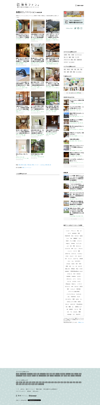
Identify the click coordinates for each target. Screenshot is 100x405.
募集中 (80, 5)
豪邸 (70, 57)
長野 (58, 382)
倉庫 (53, 373)
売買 (23, 86)
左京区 (37, 62)
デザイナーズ (67, 59)
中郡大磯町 (21, 134)
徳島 (23, 384)
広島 (20, 384)
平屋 (52, 62)
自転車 (25, 375)
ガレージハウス (19, 375)
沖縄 (36, 384)
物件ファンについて (30, 389)
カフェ (52, 39)
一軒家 (38, 86)
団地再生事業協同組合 (20, 62)
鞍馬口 (52, 110)
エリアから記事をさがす (22, 380)
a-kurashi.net (33, 88)
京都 (32, 62)
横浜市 (17, 63)
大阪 (36, 134)
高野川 (52, 133)
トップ (17, 389)
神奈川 (26, 62)
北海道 (34, 382)
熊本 (26, 384)
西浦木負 (37, 110)
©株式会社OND (24, 400)
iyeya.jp (47, 112)
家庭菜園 (50, 63)
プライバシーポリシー (21, 391)
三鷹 (32, 39)
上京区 (49, 110)
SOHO (65, 375)
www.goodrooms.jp (34, 41)
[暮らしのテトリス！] (76, 89)
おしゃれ (76, 373)
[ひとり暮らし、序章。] (81, 89)
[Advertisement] (38, 189)
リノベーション (19, 39)
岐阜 (68, 382)
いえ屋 (47, 133)
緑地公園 (42, 134)
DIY (53, 111)
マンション (68, 373)
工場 (69, 375)
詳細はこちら (81, 322)
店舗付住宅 (79, 59)
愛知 (74, 72)
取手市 (49, 62)
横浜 (20, 63)
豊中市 (38, 134)
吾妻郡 (35, 155)
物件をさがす (68, 76)
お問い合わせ (35, 391)
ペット (23, 39)
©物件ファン (18, 400)
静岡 (32, 110)
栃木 (43, 382)
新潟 (55, 382)
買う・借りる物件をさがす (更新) (74, 93)
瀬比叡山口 (41, 62)
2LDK (32, 63)
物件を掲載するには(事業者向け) (50, 389)
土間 (72, 373)
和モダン (57, 39)
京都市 (34, 62)
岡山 (17, 384)
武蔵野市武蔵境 (36, 38)
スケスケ (66, 62)
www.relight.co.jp (34, 158)
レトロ (23, 38)
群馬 (40, 382)
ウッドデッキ (57, 375)
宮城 (37, 382)
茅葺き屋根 (48, 39)
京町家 (55, 133)
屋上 (48, 375)
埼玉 (65, 72)
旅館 (54, 39)
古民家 (53, 38)
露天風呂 (29, 375)
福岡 (47, 38)
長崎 (29, 384)
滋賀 (74, 382)
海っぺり (38, 111)
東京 (32, 38)
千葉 (17, 38)
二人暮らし (53, 134)
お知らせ (22, 389)
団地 (26, 38)
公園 (38, 135)
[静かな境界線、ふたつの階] (66, 89)
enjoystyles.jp (18, 136)
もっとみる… (72, 62)
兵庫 (46, 164)
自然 (28, 38)
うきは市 (49, 38)
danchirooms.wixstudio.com (21, 65)
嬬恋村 (38, 155)
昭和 (38, 87)
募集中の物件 (39, 389)
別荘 (43, 156)
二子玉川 (34, 86)
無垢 (28, 158)
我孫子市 (19, 38)
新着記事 (66, 172)
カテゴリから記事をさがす (22, 371)
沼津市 (34, 110)
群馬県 (32, 155)
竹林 (57, 63)
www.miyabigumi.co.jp (35, 65)
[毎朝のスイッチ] (71, 89)
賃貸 (25, 164)
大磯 (24, 134)
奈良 (77, 382)
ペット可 (53, 87)
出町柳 (55, 110)
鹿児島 (33, 384)
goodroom (33, 134)
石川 (71, 382)
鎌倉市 (50, 86)
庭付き (23, 87)
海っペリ (33, 375)
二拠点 (47, 63)
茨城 (47, 62)
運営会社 (29, 391)
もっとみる (74, 166)
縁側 (24, 135)
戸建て (26, 87)
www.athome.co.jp (19, 88)
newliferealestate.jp (19, 112)
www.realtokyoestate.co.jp (36, 112)
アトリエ (72, 375)
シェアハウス (24, 110)
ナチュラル (24, 158)
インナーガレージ (42, 375)
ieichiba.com (48, 41)
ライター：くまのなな (40, 164)
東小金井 (41, 38)
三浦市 (20, 86)
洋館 (73, 57)
